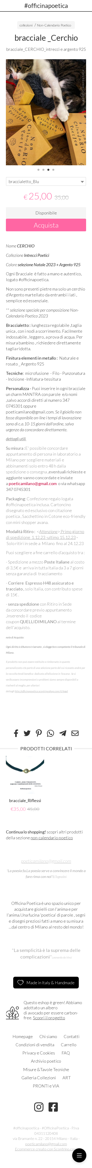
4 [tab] (53, 169)
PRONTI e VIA (46, 1085)
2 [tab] (43, 169)
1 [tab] (38, 169)
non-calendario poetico (52, 837)
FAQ (66, 1052)
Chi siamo (48, 1036)
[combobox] (46, 181)
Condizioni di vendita (35, 1044)
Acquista (46, 225)
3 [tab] (48, 169)
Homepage (23, 1036)
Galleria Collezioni (38, 1077)
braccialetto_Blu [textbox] (24, 181)
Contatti (71, 1036)
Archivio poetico (46, 1061)
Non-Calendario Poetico (54, 25)
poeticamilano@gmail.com (33, 483)
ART (67, 1077)
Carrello (68, 1044)
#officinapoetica (46, 5)
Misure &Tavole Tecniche (46, 1069)
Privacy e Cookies (38, 1052)
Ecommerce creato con (46, 1149)
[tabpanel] (46, 112)
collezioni (26, 25)
